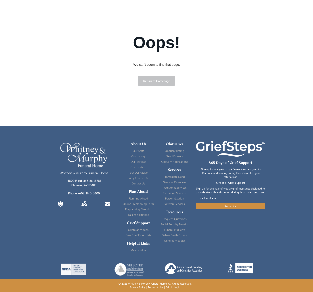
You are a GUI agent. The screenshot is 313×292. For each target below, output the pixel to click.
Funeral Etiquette (174, 230)
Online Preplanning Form (138, 204)
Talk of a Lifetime (138, 215)
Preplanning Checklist (138, 209)
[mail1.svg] (107, 207)
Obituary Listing (174, 151)
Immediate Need (174, 176)
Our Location (138, 167)
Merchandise (138, 250)
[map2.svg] (84, 207)
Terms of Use (155, 287)
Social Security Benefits (174, 224)
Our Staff (138, 151)
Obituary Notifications (174, 161)
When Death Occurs (174, 235)
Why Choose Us (138, 178)
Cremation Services (174, 193)
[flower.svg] (60, 207)
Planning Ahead (138, 198)
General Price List (174, 240)
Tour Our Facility (138, 172)
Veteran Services (174, 204)
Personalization (174, 198)
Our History (138, 156)
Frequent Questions (174, 219)
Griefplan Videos (138, 230)
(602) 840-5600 (89, 193)
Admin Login (173, 287)
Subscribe (230, 206)
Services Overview (174, 182)
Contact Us (138, 183)
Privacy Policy (137, 287)
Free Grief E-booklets (138, 235)
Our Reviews (138, 161)
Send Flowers (174, 156)
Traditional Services (174, 187)
